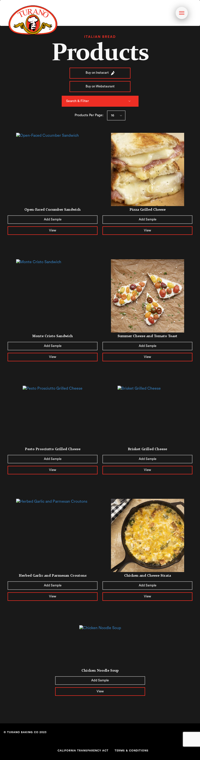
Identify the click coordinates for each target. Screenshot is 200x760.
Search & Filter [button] (77, 101)
